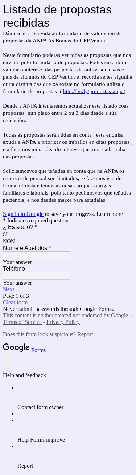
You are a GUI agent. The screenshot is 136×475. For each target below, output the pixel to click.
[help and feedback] (6, 363)
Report (85, 334)
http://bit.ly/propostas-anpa (93, 91)
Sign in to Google (23, 214)
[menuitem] (75, 397)
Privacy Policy (63, 322)
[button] (68, 289)
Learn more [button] (109, 214)
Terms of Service (22, 322)
